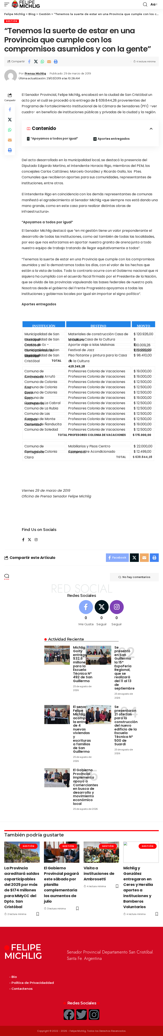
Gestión (11, 21)
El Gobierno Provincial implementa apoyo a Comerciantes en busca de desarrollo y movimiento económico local (85, 787)
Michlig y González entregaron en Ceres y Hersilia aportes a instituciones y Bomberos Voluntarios (138, 887)
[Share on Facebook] (29, 61)
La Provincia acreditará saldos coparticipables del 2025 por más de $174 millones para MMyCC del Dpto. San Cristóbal (21, 887)
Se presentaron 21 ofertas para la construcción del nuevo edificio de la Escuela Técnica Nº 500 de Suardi (126, 725)
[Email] (49, 61)
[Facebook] (23, 540)
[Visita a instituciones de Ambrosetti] (101, 852)
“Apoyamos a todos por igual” (54, 138)
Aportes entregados (114, 139)
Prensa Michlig (35, 73)
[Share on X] (36, 61)
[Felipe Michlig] (25, 4)
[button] (7, 4)
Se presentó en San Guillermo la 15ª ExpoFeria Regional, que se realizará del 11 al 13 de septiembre (124, 668)
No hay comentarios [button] (136, 577)
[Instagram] (36, 540)
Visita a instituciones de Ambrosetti (99, 873)
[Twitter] (81, 1014)
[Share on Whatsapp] (42, 61)
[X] (29, 540)
